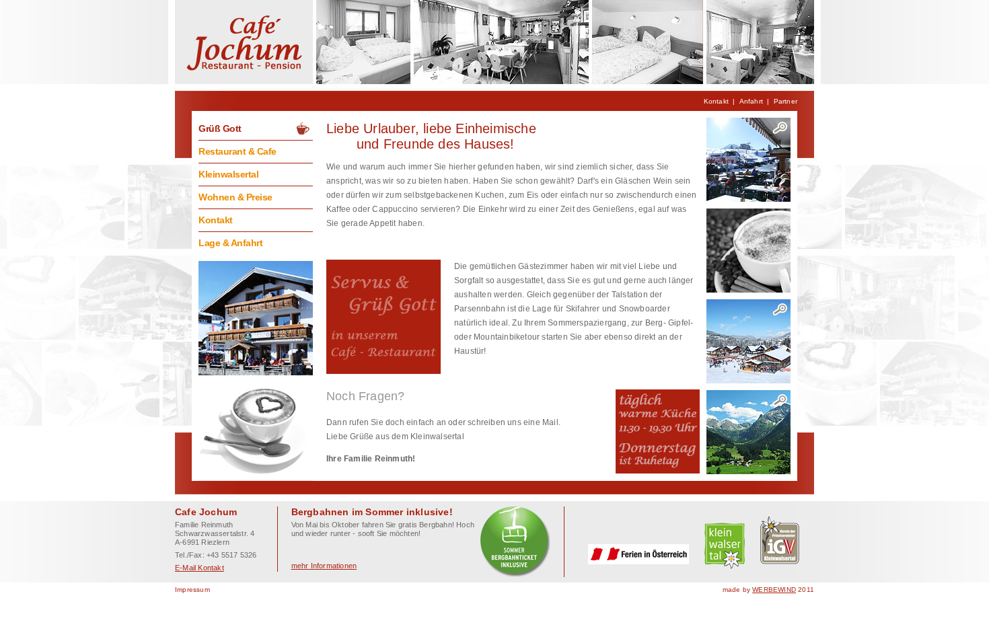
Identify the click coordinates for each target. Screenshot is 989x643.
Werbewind (774, 589)
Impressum (192, 589)
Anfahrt (751, 101)
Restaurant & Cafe (237, 151)
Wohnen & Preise (235, 197)
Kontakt (716, 101)
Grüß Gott (220, 128)
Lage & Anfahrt (230, 242)
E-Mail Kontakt (199, 568)
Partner (785, 101)
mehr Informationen (324, 566)
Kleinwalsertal (228, 174)
